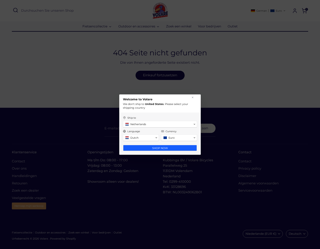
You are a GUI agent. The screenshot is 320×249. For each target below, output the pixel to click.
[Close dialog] (192, 97)
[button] (160, 124)
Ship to (131, 117)
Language (133, 131)
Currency (171, 131)
